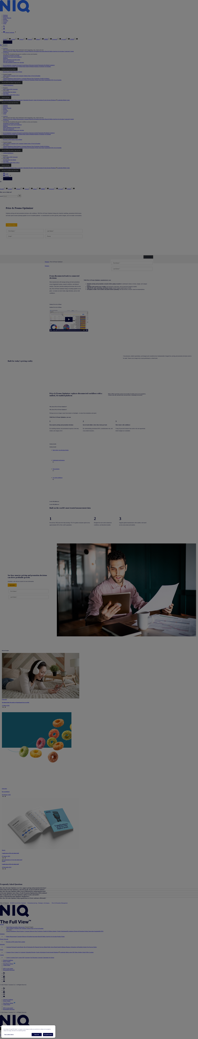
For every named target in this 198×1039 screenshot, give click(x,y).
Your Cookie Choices (9, 1034)
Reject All (36, 1034)
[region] (28, 1031)
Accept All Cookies (48, 1034)
